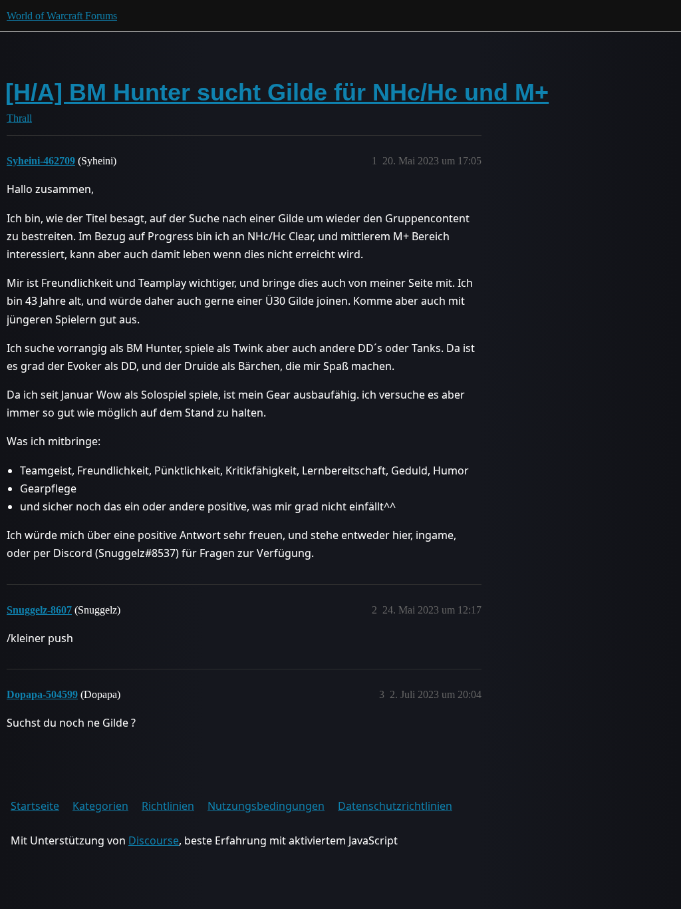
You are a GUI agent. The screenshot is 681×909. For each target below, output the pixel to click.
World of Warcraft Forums (62, 15)
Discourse (153, 840)
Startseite (35, 806)
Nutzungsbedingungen (266, 806)
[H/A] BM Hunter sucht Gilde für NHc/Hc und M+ (277, 92)
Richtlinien (168, 806)
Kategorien (100, 806)
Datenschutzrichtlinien (395, 806)
